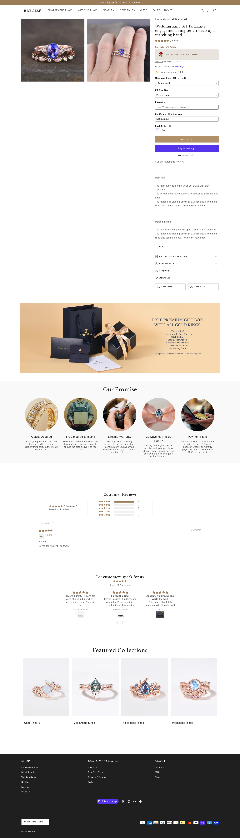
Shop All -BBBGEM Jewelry (175, 19)
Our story (159, 767)
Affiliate (158, 772)
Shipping (159, 61)
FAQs (90, 782)
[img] (46, 530)
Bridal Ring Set (28, 772)
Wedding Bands (28, 777)
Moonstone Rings (182, 722)
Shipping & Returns (97, 777)
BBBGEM (31, 831)
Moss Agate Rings (84, 722)
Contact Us (93, 767)
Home (158, 19)
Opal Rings (30, 722)
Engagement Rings (30, 767)
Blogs (157, 777)
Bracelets (25, 792)
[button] (61, 10)
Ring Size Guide (95, 772)
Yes (163, 130)
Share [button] (161, 246)
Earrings (25, 787)
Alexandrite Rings (133, 722)
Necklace (25, 782)
